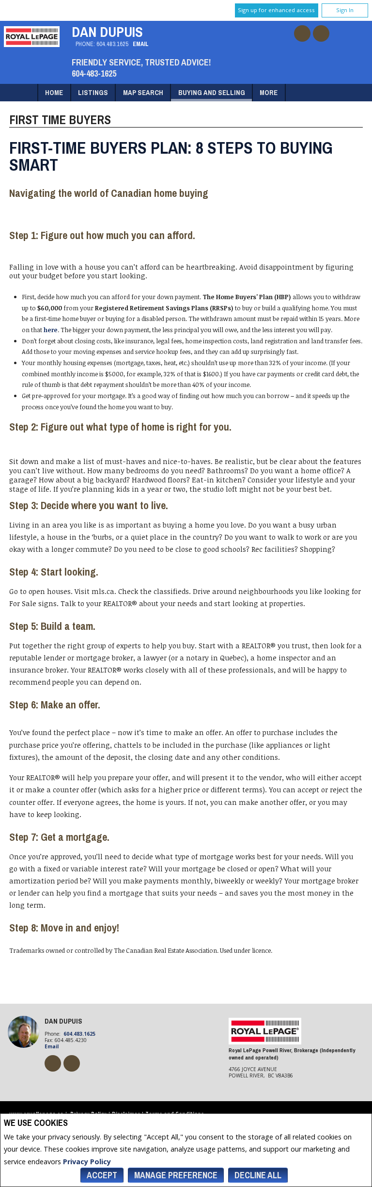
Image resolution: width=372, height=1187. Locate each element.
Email (141, 44)
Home (54, 92)
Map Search (143, 92)
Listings (93, 92)
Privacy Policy (87, 1161)
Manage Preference (175, 1175)
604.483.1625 (112, 44)
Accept (102, 1175)
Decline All (257, 1175)
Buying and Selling (211, 92)
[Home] (32, 44)
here (51, 329)
